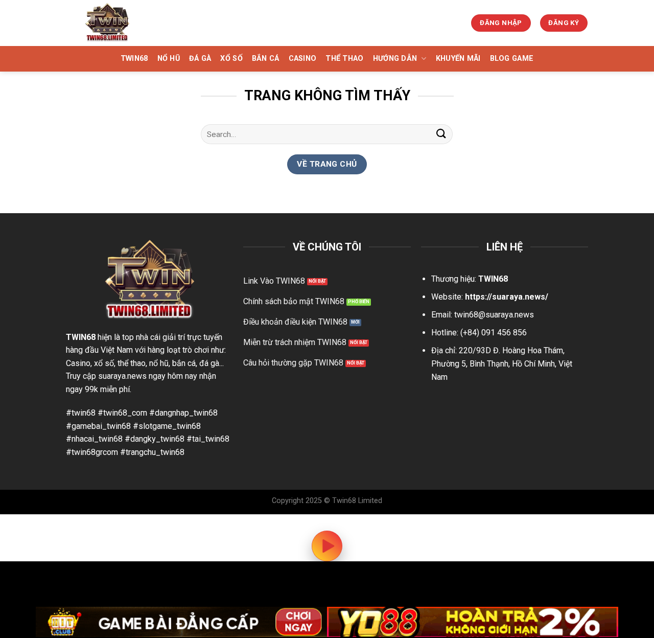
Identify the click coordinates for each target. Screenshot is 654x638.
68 (91, 337)
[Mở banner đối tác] (181, 622)
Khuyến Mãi (458, 58)
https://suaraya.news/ (506, 297)
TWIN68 (134, 58)
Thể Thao (344, 58)
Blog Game (512, 58)
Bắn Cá (265, 58)
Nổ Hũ (168, 58)
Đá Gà (200, 58)
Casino (303, 58)
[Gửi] (441, 134)
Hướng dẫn (395, 58)
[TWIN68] (119, 23)
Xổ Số (231, 58)
